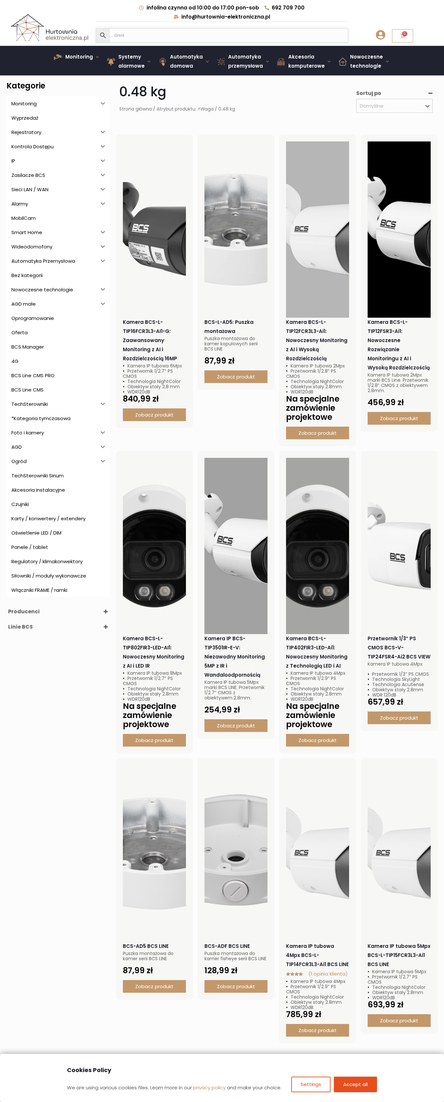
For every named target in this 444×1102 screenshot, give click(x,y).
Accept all (355, 1084)
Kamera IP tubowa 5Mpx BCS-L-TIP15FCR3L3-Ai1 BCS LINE (399, 955)
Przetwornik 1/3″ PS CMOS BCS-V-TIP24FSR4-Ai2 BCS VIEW (399, 647)
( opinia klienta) (328, 973)
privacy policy (209, 1087)
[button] (77, 57)
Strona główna (135, 109)
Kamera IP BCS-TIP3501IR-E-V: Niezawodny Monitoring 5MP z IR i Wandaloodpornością (234, 656)
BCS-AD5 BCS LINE (146, 946)
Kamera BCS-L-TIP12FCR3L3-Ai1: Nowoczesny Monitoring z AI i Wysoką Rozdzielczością (316, 340)
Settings (311, 1084)
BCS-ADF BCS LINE (227, 946)
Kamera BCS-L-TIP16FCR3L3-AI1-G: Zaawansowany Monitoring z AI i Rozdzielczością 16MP (150, 340)
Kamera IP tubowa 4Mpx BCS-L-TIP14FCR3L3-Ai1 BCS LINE (317, 955)
